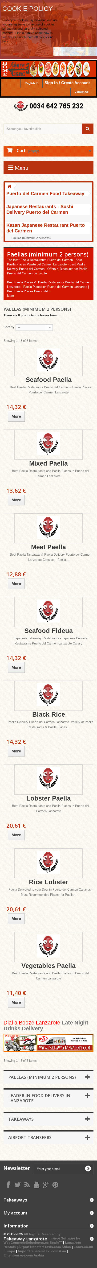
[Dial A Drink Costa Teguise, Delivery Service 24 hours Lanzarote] (48, 1043)
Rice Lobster (48, 882)
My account (16, 1213)
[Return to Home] (9, 186)
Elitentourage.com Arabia (24, 1255)
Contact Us (82, 91)
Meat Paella (48, 547)
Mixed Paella (48, 463)
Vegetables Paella (48, 965)
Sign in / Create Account (67, 83)
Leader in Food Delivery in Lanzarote (39, 1098)
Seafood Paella (49, 379)
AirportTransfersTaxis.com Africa (45, 1247)
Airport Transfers (30, 1137)
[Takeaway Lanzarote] (48, 106)
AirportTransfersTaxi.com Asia (42, 1251)
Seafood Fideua (48, 630)
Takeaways (21, 1119)
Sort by (9, 327)
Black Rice (48, 714)
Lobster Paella (48, 798)
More (10, 295)
